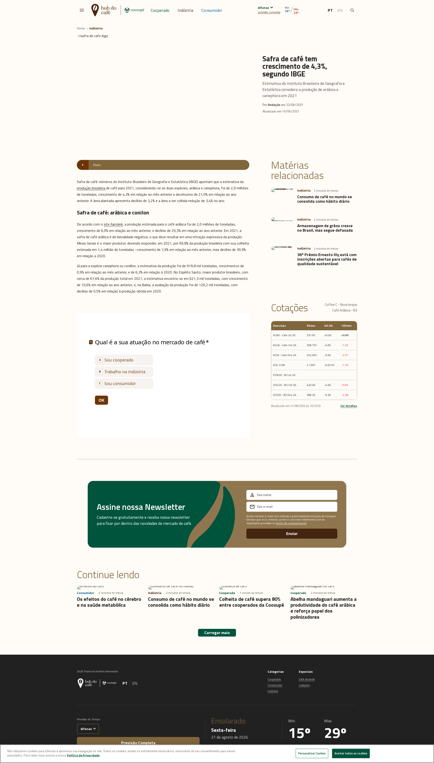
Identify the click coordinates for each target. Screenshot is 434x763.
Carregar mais (217, 633)
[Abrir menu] (82, 10)
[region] (217, 753)
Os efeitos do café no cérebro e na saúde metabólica (109, 602)
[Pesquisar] (352, 10)
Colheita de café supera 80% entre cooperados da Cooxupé (251, 602)
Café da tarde (307, 679)
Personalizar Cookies (312, 753)
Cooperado (160, 10)
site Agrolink (113, 224)
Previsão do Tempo (88, 719)
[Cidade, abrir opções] (271, 7)
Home (81, 28)
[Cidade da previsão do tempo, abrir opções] (94, 728)
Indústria (185, 10)
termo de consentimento (291, 523)
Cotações (304, 685)
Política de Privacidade (83, 755)
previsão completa (269, 12)
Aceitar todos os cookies (351, 753)
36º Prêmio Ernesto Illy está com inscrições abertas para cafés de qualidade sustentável (327, 259)
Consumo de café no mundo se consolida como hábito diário (324, 199)
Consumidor (211, 10)
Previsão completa (138, 743)
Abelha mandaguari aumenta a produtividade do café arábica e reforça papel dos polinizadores (323, 608)
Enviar (292, 533)
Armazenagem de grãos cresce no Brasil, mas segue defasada (325, 228)
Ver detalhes (348, 406)
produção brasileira (91, 188)
